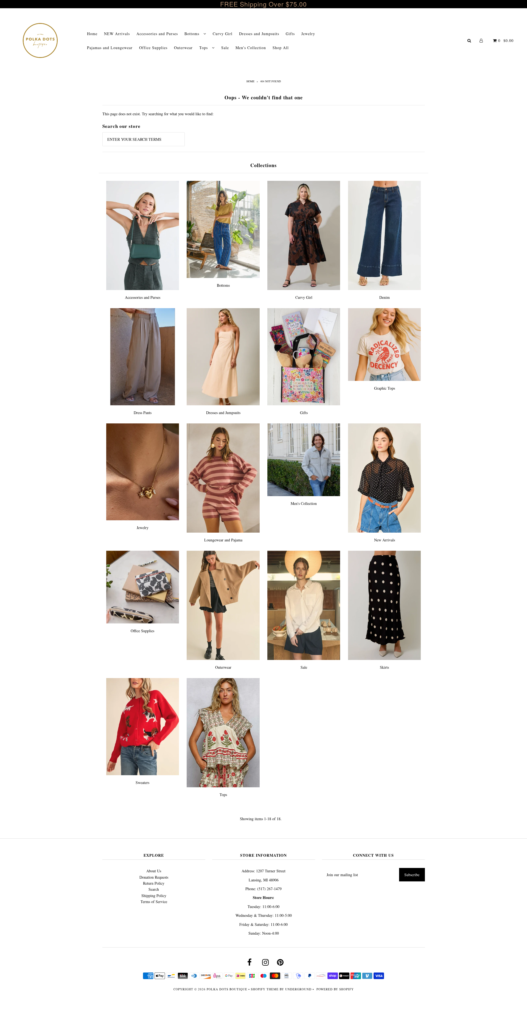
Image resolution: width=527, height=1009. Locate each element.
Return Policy (153, 883)
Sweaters (142, 782)
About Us (153, 870)
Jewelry (308, 33)
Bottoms (192, 33)
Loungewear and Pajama (223, 540)
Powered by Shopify (335, 989)
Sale (225, 47)
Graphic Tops (384, 388)
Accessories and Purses (157, 33)
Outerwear (183, 47)
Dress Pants (143, 412)
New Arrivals (384, 540)
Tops (204, 47)
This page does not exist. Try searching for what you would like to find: (158, 113)
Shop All (281, 47)
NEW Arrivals (117, 33)
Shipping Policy (153, 895)
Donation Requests (153, 877)
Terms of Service (154, 901)
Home (92, 33)
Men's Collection (251, 47)
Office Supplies (153, 47)
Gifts (290, 33)
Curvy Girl (222, 33)
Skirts (384, 667)
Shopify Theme (265, 989)
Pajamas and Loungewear (110, 47)
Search (153, 889)
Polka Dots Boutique (227, 989)
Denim (384, 297)
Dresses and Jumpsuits (259, 33)
